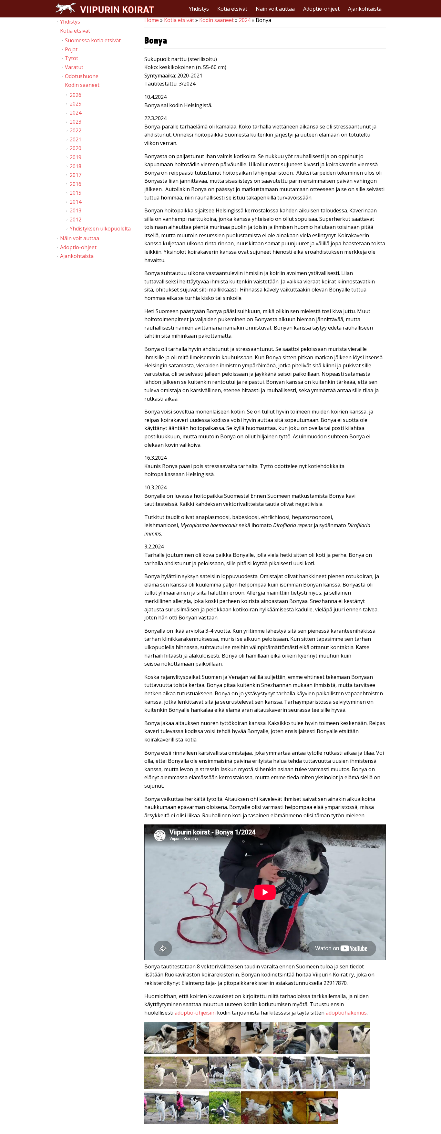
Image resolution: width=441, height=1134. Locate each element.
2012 (75, 219)
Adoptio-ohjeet (321, 8)
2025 (75, 103)
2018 (75, 166)
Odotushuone (81, 76)
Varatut (74, 67)
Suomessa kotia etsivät (93, 40)
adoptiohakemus (346, 1012)
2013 (75, 210)
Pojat (71, 49)
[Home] (104, 8)
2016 (75, 184)
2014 (75, 201)
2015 (75, 192)
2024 (245, 20)
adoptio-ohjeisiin (195, 1012)
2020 (75, 148)
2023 (75, 121)
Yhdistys (199, 8)
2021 (75, 139)
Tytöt (71, 58)
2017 (75, 175)
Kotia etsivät (232, 8)
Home (151, 20)
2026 (75, 94)
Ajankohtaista (365, 8)
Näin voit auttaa (275, 8)
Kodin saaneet (216, 20)
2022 (75, 130)
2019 (75, 157)
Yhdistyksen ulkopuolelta (100, 228)
